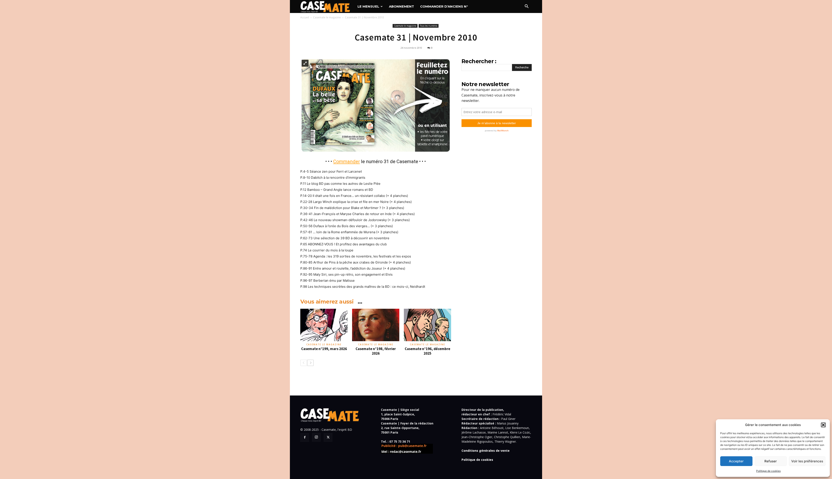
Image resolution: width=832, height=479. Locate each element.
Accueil (304, 17)
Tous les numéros (428, 25)
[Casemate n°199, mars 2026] (324, 325)
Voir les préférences (807, 461)
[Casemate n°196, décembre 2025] (427, 325)
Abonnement (401, 6)
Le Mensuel (368, 6)
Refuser (770, 461)
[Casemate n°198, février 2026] (375, 325)
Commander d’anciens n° (444, 6)
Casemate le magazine (327, 17)
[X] (328, 437)
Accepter (736, 461)
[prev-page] (303, 363)
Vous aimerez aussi (326, 301)
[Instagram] (316, 437)
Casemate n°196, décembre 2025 (427, 351)
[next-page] (310, 363)
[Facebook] (304, 437)
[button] (823, 425)
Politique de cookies (768, 471)
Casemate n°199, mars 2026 (324, 348)
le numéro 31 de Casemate (375, 161)
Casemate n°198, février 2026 (376, 351)
